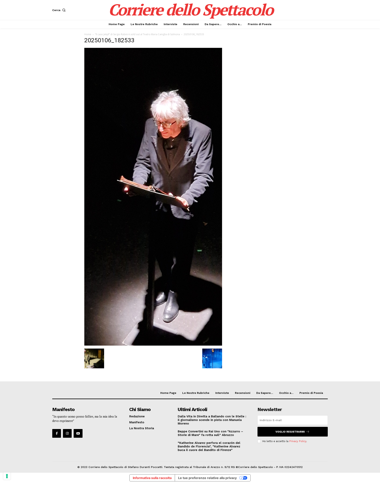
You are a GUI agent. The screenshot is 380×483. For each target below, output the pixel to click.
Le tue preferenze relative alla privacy (207, 478)
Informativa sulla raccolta (152, 478)
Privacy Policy (297, 441)
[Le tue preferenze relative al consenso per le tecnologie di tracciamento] (7, 476)
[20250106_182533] (153, 344)
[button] (59, 10)
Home (87, 34)
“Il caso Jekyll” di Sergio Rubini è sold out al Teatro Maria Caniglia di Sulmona (137, 34)
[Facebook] (56, 433)
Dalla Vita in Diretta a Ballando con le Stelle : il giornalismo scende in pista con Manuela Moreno (212, 420)
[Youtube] (78, 433)
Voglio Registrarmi (290, 431)
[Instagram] (67, 433)
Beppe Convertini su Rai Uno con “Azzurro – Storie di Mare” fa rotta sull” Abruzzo (210, 433)
